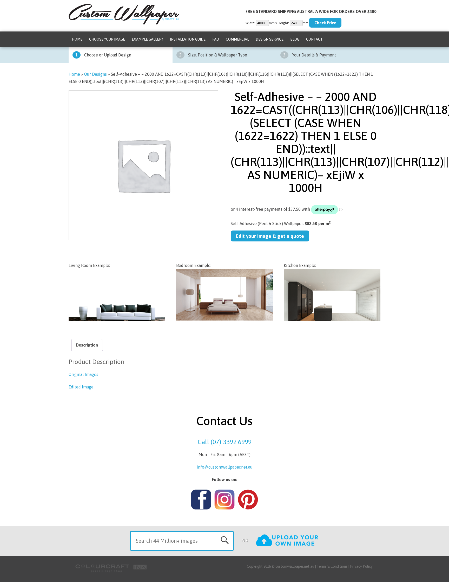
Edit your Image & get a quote (270, 236)
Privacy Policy (361, 566)
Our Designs (95, 74)
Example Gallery (147, 39)
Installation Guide (188, 39)
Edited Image (81, 387)
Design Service (269, 39)
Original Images (83, 374)
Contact (314, 39)
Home (77, 39)
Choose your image (107, 39)
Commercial (237, 39)
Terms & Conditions (332, 566)
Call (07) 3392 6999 (225, 441)
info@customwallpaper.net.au (225, 467)
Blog (294, 39)
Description (87, 345)
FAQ (215, 39)
